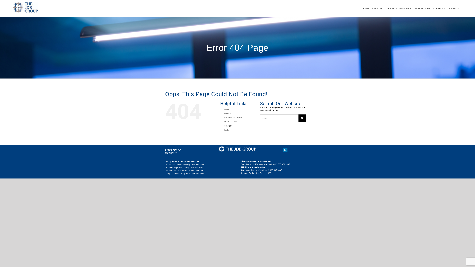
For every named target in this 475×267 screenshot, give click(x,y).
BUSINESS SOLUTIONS (233, 118)
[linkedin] (285, 150)
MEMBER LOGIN (230, 122)
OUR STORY (229, 113)
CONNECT (228, 126)
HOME (226, 109)
